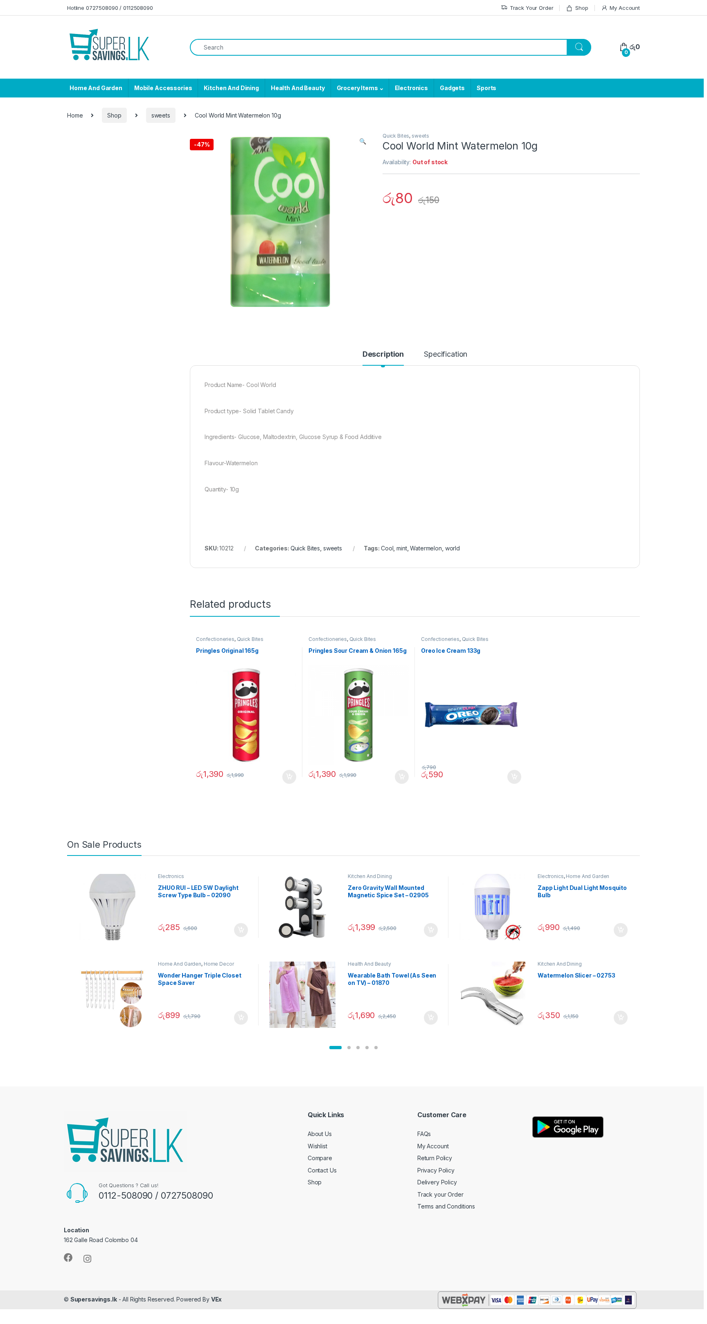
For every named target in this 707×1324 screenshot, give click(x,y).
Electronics (411, 87)
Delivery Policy (437, 1182)
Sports (486, 87)
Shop (581, 8)
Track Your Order (532, 8)
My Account (625, 8)
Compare (320, 1157)
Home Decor (219, 964)
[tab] (383, 358)
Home (75, 115)
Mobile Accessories (163, 87)
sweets (160, 115)
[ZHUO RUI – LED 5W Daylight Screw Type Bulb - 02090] (115, 907)
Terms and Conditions (446, 1206)
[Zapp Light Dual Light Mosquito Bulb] (495, 907)
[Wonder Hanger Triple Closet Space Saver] (115, 995)
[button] (335, 1047)
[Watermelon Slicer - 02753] (495, 995)
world (452, 548)
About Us (320, 1133)
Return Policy (434, 1157)
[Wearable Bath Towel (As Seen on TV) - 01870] (305, 995)
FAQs (424, 1133)
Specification (445, 354)
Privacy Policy (436, 1170)
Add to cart (289, 777)
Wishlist (317, 1146)
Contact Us (322, 1170)
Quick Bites (396, 136)
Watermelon (426, 548)
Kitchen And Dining (231, 87)
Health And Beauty (298, 87)
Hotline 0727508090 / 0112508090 (110, 8)
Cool (387, 548)
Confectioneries (215, 639)
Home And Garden (96, 87)
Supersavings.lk (93, 1299)
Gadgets (452, 87)
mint (401, 548)
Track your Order (440, 1194)
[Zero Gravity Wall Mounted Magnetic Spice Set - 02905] (305, 907)
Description (383, 354)
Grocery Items (357, 87)
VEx (216, 1299)
